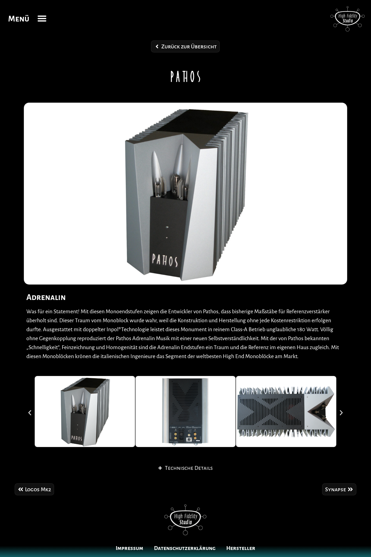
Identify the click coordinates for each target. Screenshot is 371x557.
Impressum (129, 548)
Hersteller (240, 548)
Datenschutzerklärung (184, 548)
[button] (42, 18)
